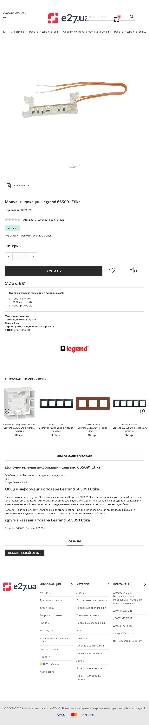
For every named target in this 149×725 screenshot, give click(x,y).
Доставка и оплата (51, 600)
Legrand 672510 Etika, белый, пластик (19, 427)
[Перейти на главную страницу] (4, 31)
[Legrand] (74, 362)
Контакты (45, 592)
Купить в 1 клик (15, 282)
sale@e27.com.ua (123, 633)
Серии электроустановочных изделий (86, 31)
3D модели (46, 630)
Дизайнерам (47, 607)
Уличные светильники (89, 653)
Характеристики (21, 185)
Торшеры (81, 638)
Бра (78, 630)
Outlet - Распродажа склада (88, 677)
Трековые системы (87, 615)
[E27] (68, 19)
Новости (45, 656)
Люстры (81, 592)
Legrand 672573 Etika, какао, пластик (93, 427)
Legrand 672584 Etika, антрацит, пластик (56, 427)
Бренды (44, 622)
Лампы (80, 660)
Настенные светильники (91, 622)
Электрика (17, 31)
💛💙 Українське (50, 664)
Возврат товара (49, 649)
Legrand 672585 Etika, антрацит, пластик (130, 427)
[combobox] (111, 17)
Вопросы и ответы (51, 615)
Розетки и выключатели (43, 31)
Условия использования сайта (54, 640)
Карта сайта (47, 671)
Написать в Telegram (130, 641)
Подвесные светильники (91, 607)
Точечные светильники (90, 645)
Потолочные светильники (91, 600)
